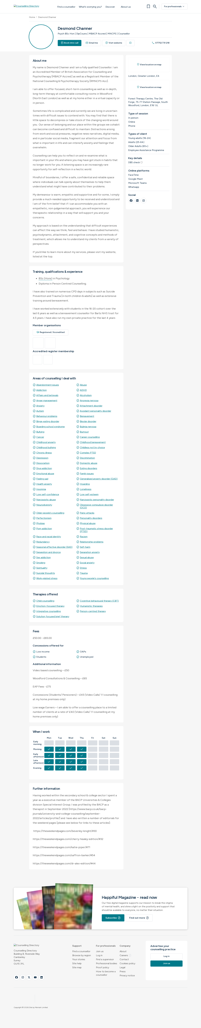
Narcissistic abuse (46, 499)
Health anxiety (44, 484)
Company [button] (125, 945)
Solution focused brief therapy (52, 616)
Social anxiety (87, 562)
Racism (83, 536)
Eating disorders (88, 468)
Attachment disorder (91, 405)
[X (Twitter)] (29, 977)
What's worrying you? (90, 6)
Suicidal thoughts (45, 573)
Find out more (139, 918)
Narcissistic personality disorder (97, 499)
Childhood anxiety (46, 442)
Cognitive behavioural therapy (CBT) (99, 600)
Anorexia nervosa (89, 400)
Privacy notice (127, 975)
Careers (126, 955)
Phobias (40, 523)
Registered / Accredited (50, 332)
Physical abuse (88, 523)
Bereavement (87, 416)
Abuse (83, 384)
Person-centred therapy (93, 611)
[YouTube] (35, 977)
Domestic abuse (88, 463)
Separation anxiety (90, 552)
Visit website (113, 42)
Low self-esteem (89, 494)
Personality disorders (91, 518)
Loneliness (85, 489)
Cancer (40, 437)
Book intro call (69, 42)
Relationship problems (91, 541)
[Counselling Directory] (32, 6)
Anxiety (40, 405)
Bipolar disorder (88, 421)
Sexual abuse (87, 557)
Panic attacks (87, 512)
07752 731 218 (160, 42)
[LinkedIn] (137, 200)
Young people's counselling (94, 578)
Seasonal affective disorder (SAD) (54, 547)
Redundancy (43, 541)
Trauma (84, 573)
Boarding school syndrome (50, 426)
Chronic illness (44, 452)
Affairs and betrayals (47, 395)
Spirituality (41, 567)
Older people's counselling (50, 512)
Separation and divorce (48, 552)
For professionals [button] (106, 945)
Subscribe (113, 918)
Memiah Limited (41, 1007)
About (123, 951)
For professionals (174, 6)
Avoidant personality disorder (95, 411)
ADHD (83, 390)
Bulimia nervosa (88, 426)
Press (123, 971)
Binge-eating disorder (47, 421)
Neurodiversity (44, 504)
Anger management (46, 400)
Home (32, 17)
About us (126, 6)
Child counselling (45, 600)
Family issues (87, 473)
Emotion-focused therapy (50, 606)
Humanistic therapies (91, 606)
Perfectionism (43, 518)
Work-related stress (46, 578)
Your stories (78, 959)
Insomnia (41, 489)
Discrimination (87, 457)
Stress (83, 567)
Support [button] (77, 945)
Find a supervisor (105, 959)
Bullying (40, 431)
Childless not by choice (92, 447)
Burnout (84, 431)
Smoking (40, 562)
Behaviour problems (46, 416)
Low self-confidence (47, 494)
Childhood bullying (46, 447)
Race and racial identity (48, 536)
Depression (42, 457)
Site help (77, 963)
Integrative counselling (48, 611)
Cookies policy (127, 963)
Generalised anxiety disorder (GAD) (99, 478)
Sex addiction (43, 557)
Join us (100, 951)
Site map (77, 967)
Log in (99, 955)
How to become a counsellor (106, 973)
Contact (124, 959)
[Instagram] (143, 200)
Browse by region (81, 955)
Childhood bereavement (93, 442)
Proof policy (102, 967)
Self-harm (85, 547)
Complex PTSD (88, 452)
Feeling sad (42, 478)
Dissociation (43, 463)
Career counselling (90, 437)
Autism (40, 411)
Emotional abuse (45, 473)
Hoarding (85, 484)
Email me (92, 42)
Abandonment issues (47, 384)
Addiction (41, 390)
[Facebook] (131, 200)
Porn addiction (44, 528)
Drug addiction (44, 468)
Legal (122, 967)
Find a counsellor (66, 6)
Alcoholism (86, 395)
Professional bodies (106, 963)
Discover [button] (110, 6)
